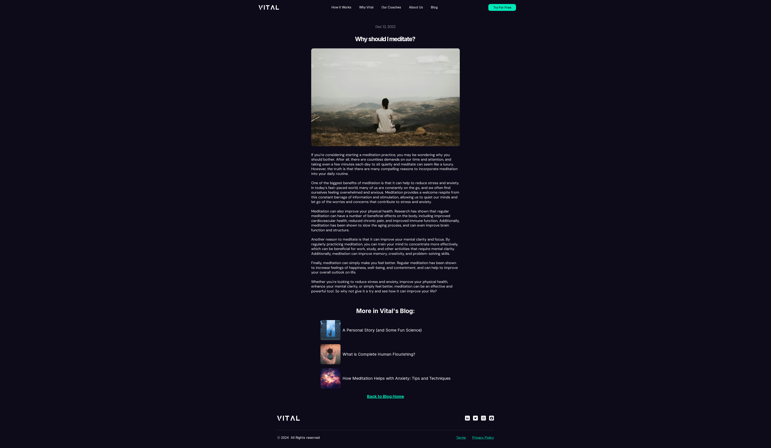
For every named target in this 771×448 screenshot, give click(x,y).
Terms (461, 438)
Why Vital (366, 7)
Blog (434, 7)
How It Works (341, 7)
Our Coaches (391, 7)
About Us (416, 7)
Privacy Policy (483, 438)
